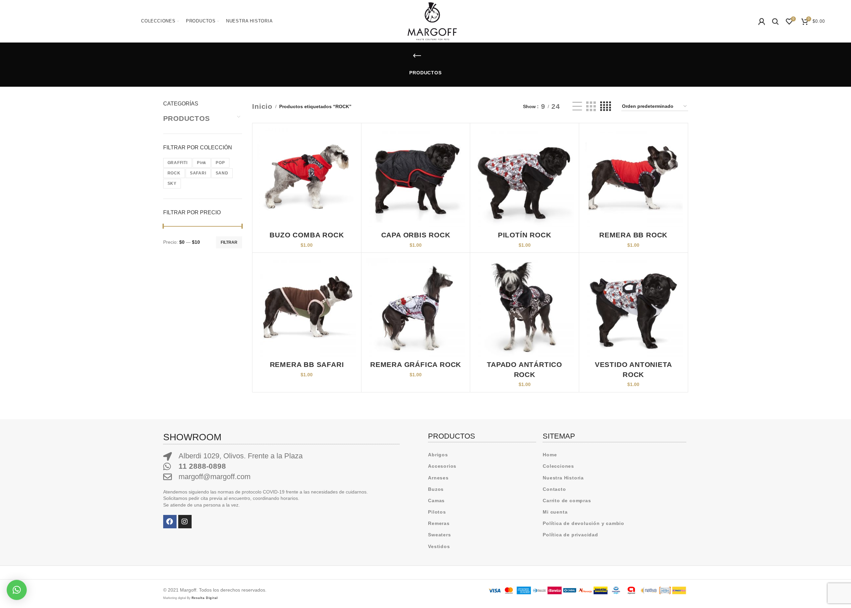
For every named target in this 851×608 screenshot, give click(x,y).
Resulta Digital (205, 598)
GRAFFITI (178, 162)
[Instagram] (185, 521)
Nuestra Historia (563, 477)
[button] (17, 590)
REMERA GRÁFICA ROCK (415, 364)
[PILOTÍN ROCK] (524, 177)
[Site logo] (432, 20)
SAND (222, 173)
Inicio (262, 106)
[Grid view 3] (591, 106)
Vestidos (439, 546)
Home (550, 454)
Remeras (439, 523)
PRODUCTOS (186, 118)
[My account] (762, 21)
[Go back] (417, 56)
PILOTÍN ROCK (524, 235)
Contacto (554, 489)
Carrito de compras (567, 500)
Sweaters (439, 534)
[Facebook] (170, 521)
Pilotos (437, 512)
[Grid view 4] (605, 106)
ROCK (174, 173)
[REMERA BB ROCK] (633, 177)
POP (220, 162)
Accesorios (442, 466)
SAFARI (198, 173)
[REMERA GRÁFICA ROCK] (415, 307)
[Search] (775, 21)
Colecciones (558, 466)
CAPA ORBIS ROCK (415, 235)
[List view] (577, 106)
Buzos (436, 489)
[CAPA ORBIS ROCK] (415, 177)
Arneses (438, 477)
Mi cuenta (555, 512)
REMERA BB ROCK (633, 235)
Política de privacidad (570, 534)
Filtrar (229, 242)
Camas (436, 500)
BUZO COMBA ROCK (307, 235)
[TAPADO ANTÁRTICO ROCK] (524, 307)
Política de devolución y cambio (583, 523)
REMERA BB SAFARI (307, 364)
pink (201, 162)
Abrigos (438, 454)
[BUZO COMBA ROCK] (306, 177)
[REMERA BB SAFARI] (306, 307)
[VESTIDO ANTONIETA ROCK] (633, 307)
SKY (172, 183)
